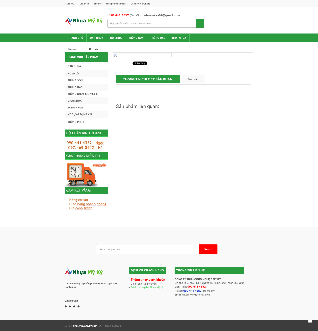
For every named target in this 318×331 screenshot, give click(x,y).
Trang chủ (69, 3)
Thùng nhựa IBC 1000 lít (84, 94)
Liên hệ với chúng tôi (141, 3)
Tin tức (97, 3)
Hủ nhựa (116, 38)
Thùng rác (157, 38)
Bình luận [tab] (193, 79)
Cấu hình (93, 49)
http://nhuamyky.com (85, 326)
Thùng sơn (136, 38)
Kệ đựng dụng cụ (80, 114)
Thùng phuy (76, 122)
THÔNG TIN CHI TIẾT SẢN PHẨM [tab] (148, 79)
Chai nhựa (179, 38)
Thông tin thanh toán (116, 3)
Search (208, 249)
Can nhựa (96, 38)
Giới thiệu (84, 3)
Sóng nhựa (75, 107)
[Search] (200, 23)
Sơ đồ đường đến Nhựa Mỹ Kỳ (147, 287)
